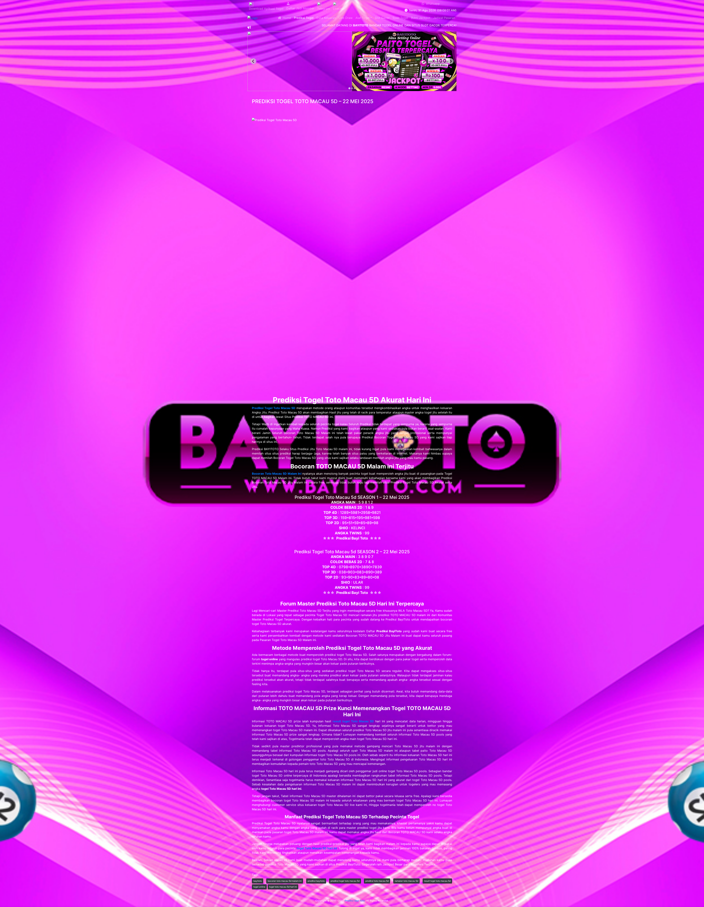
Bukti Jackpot (420, 18)
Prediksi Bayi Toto (355, 900)
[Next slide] (451, 61)
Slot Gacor (382, 18)
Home (286, 18)
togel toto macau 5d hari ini (283, 886)
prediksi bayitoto (316, 881)
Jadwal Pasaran (444, 18)
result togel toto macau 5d (437, 881)
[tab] (349, 88)
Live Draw (346, 18)
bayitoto (257, 881)
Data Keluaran (326, 18)
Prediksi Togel (304, 18)
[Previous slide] (253, 61)
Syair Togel (400, 18)
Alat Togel (362, 18)
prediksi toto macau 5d (377, 881)
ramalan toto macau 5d (406, 881)
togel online (259, 886)
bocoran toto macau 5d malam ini (285, 881)
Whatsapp (432, 3)
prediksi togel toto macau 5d (345, 881)
